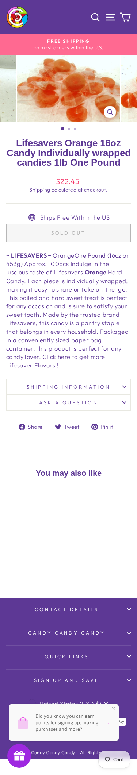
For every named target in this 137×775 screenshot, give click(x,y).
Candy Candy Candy (67, 633)
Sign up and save (66, 680)
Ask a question (68, 402)
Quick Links (67, 656)
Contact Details (67, 609)
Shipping (39, 189)
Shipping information (68, 387)
